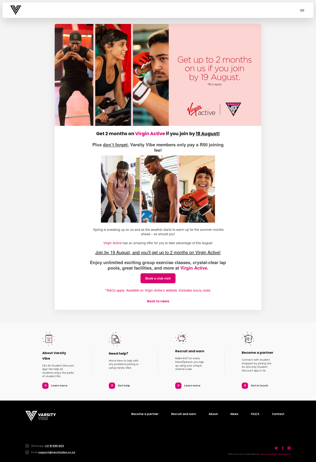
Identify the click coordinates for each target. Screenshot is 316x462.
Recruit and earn (183, 414)
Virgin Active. (194, 268)
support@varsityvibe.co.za (56, 452)
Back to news (158, 301)
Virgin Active (150, 133)
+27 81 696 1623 (54, 446)
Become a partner (145, 414)
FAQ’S (255, 414)
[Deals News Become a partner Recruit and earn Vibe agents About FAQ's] (302, 10)
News (234, 414)
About (213, 414)
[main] (158, 163)
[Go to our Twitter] (276, 448)
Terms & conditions (269, 454)
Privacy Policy (284, 454)
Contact (278, 414)
